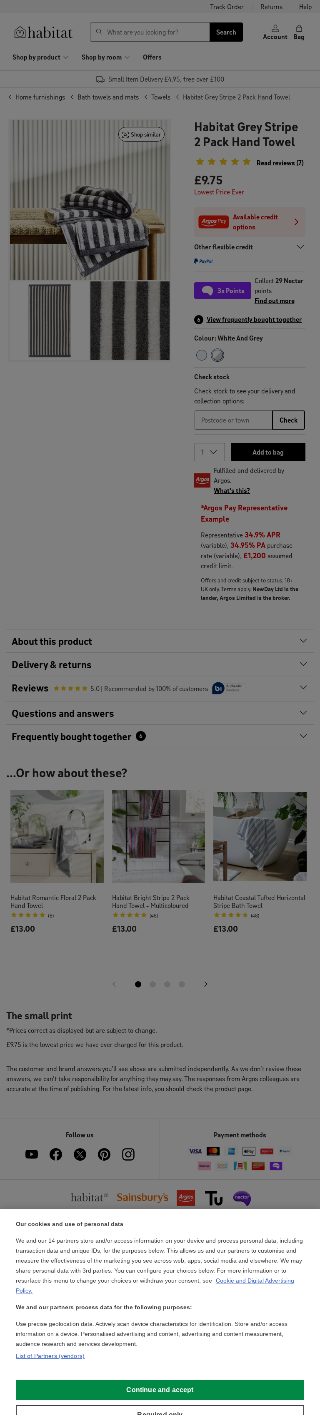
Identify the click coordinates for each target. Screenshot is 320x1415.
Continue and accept (159, 1389)
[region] (160, 1312)
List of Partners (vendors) (50, 1356)
